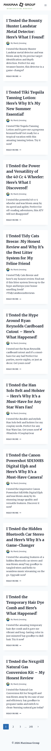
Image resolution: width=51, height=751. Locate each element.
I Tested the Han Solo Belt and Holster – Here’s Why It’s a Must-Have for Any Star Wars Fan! (25, 396)
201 (31, 726)
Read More (13, 76)
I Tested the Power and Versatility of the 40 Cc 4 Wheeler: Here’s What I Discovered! (25, 177)
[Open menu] (45, 5)
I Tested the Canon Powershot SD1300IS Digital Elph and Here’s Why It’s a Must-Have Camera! (25, 466)
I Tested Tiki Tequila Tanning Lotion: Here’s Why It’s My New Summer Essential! (25, 103)
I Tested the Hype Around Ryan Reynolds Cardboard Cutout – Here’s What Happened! (25, 326)
